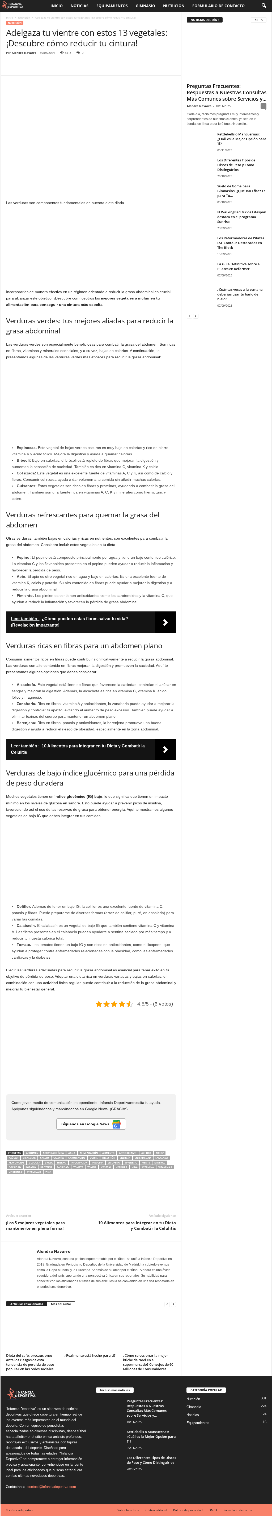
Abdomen (32, 1153)
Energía (125, 1158)
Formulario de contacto (218, 5)
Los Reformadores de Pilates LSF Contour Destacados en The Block (240, 243)
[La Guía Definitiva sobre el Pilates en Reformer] (200, 271)
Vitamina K (34, 1172)
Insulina (97, 1162)
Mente (146, 1162)
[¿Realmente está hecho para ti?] (91, 1332)
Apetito (146, 1153)
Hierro (61, 1162)
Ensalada (161, 1158)
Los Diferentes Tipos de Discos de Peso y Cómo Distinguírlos (236, 165)
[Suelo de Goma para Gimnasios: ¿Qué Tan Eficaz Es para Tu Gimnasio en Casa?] (200, 194)
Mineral (159, 1162)
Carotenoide (76, 1158)
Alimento (108, 1153)
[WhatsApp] (48, 67)
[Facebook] (11, 67)
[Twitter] (23, 67)
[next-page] (173, 1304)
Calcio (44, 1158)
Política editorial (156, 1510)
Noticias (79, 5)
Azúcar (13, 1158)
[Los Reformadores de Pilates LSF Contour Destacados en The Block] (200, 245)
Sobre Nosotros (128, 1510)
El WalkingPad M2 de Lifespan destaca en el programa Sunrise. (241, 217)
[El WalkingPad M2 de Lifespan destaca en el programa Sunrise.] (200, 220)
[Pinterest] (36, 67)
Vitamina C (16, 1172)
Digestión (108, 1158)
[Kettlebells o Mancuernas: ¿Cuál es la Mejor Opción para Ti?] (200, 142)
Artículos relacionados (26, 1304)
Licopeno (114, 1162)
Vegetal (106, 1167)
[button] (264, 6)
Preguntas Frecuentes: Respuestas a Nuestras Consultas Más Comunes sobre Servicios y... (226, 92)
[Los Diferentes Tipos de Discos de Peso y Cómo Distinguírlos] (200, 168)
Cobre (94, 1158)
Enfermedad (143, 1158)
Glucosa (34, 1162)
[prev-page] (167, 1304)
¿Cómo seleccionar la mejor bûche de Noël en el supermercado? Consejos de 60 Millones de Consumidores (148, 1362)
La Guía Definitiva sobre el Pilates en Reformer (239, 266)
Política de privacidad (188, 1510)
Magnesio (131, 1162)
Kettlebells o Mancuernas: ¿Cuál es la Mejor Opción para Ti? (241, 139)
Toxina (91, 1167)
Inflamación (79, 1162)
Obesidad (15, 1167)
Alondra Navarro (24, 53)
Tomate (78, 1167)
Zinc (48, 1172)
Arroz (160, 1153)
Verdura (121, 1167)
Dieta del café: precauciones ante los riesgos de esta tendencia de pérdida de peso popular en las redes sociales (30, 1362)
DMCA (213, 1510)
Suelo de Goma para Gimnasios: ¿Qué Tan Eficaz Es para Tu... (241, 191)
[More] (60, 67)
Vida (135, 1167)
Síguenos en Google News (85, 1124)
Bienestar (29, 1158)
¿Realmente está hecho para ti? (90, 1355)
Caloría (58, 1158)
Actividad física (53, 1153)
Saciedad (63, 1167)
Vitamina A (165, 1167)
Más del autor (61, 1304)
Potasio (31, 1167)
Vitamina (148, 1167)
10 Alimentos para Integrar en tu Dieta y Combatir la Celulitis (137, 1225)
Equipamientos (112, 5)
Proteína (46, 1167)
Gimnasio (145, 5)
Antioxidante (128, 1153)
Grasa (49, 1162)
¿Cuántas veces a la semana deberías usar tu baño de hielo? (240, 294)
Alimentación (89, 1153)
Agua (71, 1153)
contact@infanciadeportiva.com (51, 1487)
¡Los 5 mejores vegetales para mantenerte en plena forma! (35, 1225)
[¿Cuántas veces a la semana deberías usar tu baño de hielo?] (200, 297)
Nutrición (173, 5)
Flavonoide (16, 1162)
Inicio (56, 5)
